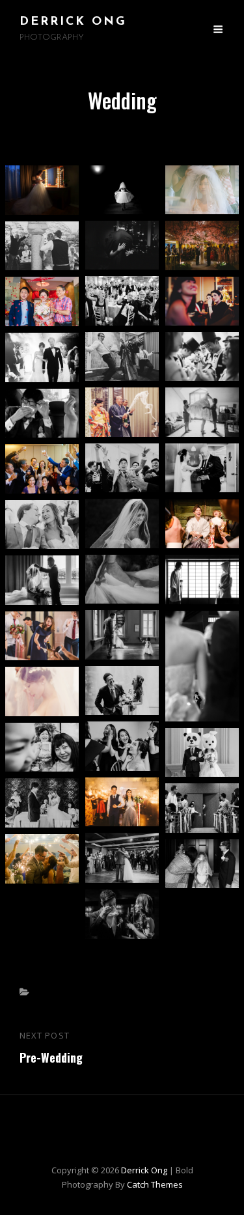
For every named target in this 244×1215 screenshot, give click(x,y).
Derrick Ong (73, 22)
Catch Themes (155, 1184)
